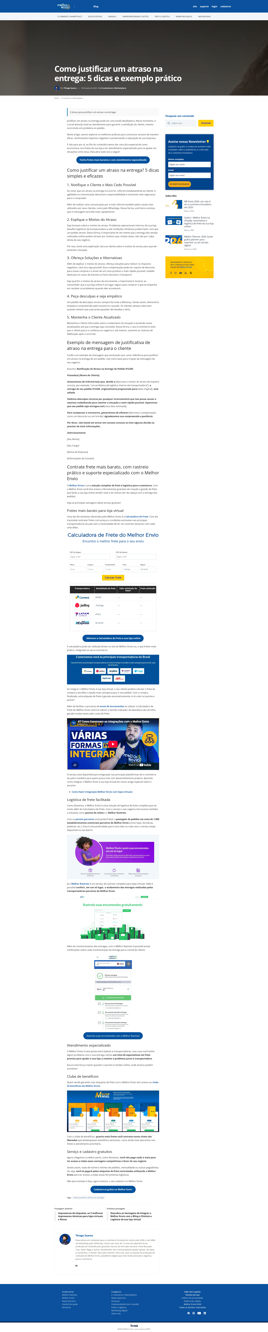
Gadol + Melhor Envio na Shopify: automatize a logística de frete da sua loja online (199, 222)
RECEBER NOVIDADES (180, 184)
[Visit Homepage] (63, 6)
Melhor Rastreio (69, 1294)
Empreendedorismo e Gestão (125, 1304)
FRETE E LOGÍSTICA (162, 16)
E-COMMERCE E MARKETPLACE (70, 16)
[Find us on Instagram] (175, 273)
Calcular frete (113, 577)
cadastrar (225, 6)
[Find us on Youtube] (180, 273)
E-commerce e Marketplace (113, 88)
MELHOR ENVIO (204, 16)
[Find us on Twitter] (191, 273)
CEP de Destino (121, 552)
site (195, 6)
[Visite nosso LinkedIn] (205, 1313)
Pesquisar (206, 123)
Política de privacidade (192, 1298)
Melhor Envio (68, 1298)
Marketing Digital (119, 1310)
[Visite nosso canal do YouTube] (199, 1313)
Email (171, 170)
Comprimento (110, 565)
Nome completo (176, 159)
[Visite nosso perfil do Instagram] (193, 1313)
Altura (72, 565)
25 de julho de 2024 (89, 88)
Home (56, 98)
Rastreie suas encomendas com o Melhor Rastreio (113, 1035)
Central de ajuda (70, 1304)
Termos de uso (192, 1294)
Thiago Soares (70, 88)
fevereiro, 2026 (190, 249)
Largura (90, 565)
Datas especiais (118, 1298)
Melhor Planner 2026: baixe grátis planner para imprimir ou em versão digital (198, 241)
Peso (124, 565)
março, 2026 (189, 211)
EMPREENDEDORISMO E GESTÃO (136, 16)
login (214, 6)
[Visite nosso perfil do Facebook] (188, 1313)
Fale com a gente (192, 1291)
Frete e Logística (118, 1307)
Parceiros (66, 1307)
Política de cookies (192, 1301)
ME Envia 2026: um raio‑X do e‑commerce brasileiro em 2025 (197, 204)
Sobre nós (116, 1313)
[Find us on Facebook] (171, 273)
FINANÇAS (112, 16)
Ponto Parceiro (69, 1301)
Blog (96, 6)
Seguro (142, 565)
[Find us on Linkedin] (186, 273)
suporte (204, 6)
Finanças (115, 1301)
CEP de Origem (75, 552)
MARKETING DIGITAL (184, 16)
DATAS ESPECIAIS (95, 16)
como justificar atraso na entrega (88, 1197)
